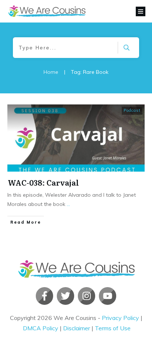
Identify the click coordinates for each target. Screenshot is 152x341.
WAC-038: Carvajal (43, 182)
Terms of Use (113, 328)
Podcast (132, 110)
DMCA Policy (40, 328)
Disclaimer (76, 328)
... (68, 204)
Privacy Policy (120, 317)
